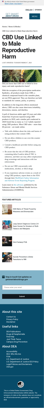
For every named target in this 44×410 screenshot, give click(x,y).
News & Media (14, 27)
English (29, 10)
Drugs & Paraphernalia (15, 334)
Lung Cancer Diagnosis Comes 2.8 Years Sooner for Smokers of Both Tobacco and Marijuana (25, 226)
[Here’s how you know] (22, 3)
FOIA (8, 356)
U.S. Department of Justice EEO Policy (22, 362)
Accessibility (11, 351)
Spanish (38, 10)
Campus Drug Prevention (16, 342)
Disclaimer (10, 322)
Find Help (10, 337)
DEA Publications (13, 331)
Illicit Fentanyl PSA (20, 242)
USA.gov (9, 367)
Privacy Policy (12, 319)
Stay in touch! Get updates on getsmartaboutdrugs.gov (19, 278)
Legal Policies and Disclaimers (19, 364)
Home (4, 27)
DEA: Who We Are (13, 354)
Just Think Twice (13, 339)
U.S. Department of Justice (17, 359)
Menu (35, 16)
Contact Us (11, 317)
